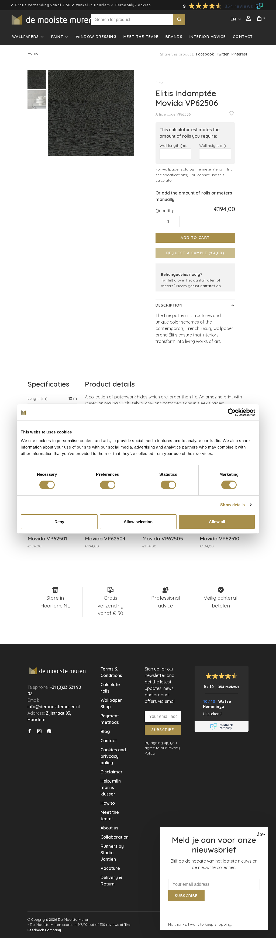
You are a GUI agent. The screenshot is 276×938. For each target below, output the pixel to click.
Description (169, 305)
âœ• (260, 834)
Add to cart (195, 237)
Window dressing (96, 36)
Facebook (205, 54)
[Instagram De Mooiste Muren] (39, 731)
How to (108, 803)
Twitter (223, 54)
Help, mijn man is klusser (111, 787)
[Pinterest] (49, 731)
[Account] (249, 19)
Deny (59, 521)
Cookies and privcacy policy (113, 756)
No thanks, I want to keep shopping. (200, 924)
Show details (232, 504)
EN (233, 19)
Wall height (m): (213, 145)
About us (109, 828)
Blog (105, 731)
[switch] (107, 485)
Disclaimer (112, 771)
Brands (173, 36)
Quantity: (165, 210)
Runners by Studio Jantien (112, 852)
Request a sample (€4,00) (195, 253)
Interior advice (207, 36)
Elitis (159, 82)
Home (32, 53)
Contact (243, 36)
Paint (57, 36)
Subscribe (162, 729)
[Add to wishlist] (231, 113)
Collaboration (115, 837)
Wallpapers (25, 36)
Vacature (110, 868)
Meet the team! (140, 36)
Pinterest (239, 54)
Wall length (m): (173, 145)
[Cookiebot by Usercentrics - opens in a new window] (231, 412)
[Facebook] (29, 731)
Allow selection (138, 521)
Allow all (217, 521)
